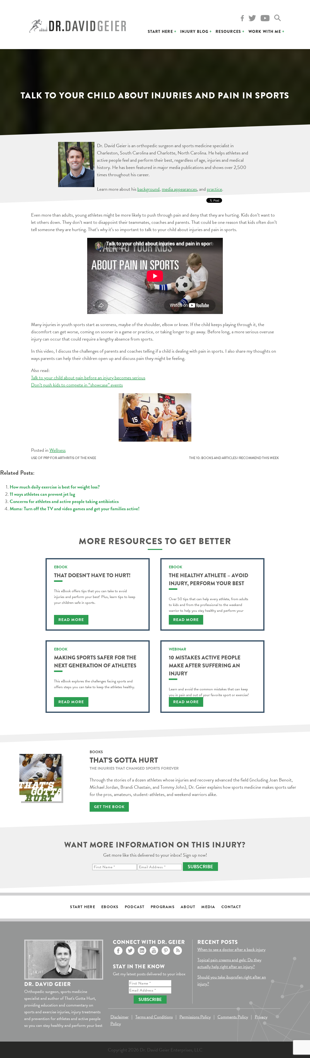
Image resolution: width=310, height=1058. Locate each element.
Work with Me (264, 31)
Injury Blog (194, 31)
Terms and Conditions (154, 1017)
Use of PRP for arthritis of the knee (63, 457)
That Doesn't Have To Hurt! (92, 575)
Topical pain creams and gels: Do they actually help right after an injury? (229, 963)
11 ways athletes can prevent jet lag (42, 494)
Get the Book (109, 807)
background (148, 189)
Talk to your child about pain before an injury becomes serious (88, 377)
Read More (71, 620)
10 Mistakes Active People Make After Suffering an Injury (204, 666)
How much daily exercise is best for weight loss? (55, 486)
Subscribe (200, 866)
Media (208, 907)
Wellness (57, 450)
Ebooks (110, 907)
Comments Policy (232, 1017)
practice (214, 189)
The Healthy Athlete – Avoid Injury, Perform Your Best (208, 579)
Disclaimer (119, 1017)
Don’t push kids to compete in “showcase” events (77, 384)
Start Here (160, 31)
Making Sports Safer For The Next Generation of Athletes (95, 662)
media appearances (179, 189)
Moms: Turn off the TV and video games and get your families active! (75, 508)
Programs (163, 907)
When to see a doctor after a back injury (231, 949)
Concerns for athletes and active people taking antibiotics (64, 501)
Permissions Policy (195, 1017)
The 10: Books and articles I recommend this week (234, 457)
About (188, 907)
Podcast (135, 907)
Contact (231, 907)
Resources (228, 31)
